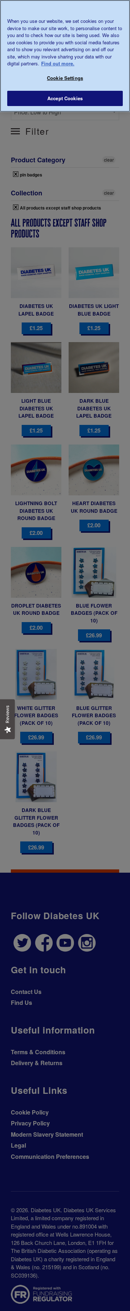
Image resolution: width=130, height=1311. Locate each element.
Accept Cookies (65, 98)
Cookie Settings (65, 77)
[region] (65, 56)
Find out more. (57, 63)
